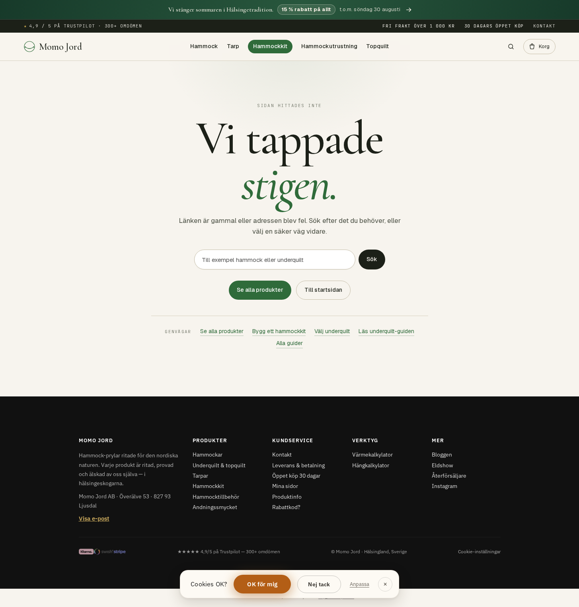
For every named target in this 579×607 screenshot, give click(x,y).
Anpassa (359, 584)
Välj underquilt (332, 331)
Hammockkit (270, 46)
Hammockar (207, 454)
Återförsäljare (449, 475)
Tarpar (200, 475)
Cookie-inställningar (479, 551)
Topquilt (377, 46)
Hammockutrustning (329, 46)
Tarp (233, 46)
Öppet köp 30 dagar (296, 475)
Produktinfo (287, 496)
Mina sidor (285, 486)
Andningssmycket (215, 507)
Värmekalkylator (372, 454)
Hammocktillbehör (216, 496)
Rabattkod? (286, 507)
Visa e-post (94, 518)
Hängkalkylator (370, 465)
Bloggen (442, 454)
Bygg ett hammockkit (279, 331)
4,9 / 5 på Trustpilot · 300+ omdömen (83, 26)
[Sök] (511, 46)
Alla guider (289, 343)
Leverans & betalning (298, 465)
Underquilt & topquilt (219, 465)
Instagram (444, 486)
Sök (372, 259)
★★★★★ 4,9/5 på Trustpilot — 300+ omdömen (228, 551)
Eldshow (442, 465)
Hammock (204, 46)
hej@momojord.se (336, 596)
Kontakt (544, 26)
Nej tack (319, 584)
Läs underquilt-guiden (386, 331)
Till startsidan (323, 289)
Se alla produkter (260, 289)
